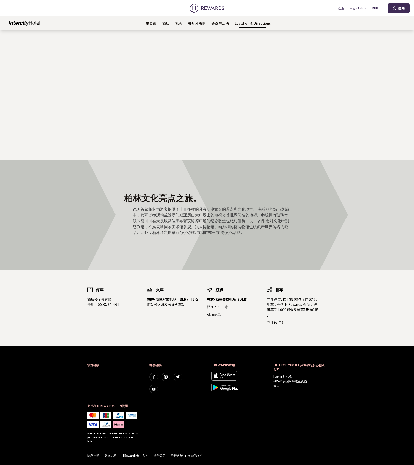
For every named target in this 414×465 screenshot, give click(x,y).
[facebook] (153, 377)
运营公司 (160, 456)
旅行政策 (177, 456)
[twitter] (178, 377)
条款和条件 (195, 456)
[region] (207, 95)
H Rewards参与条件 (135, 456)
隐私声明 (93, 456)
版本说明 (111, 456)
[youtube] (153, 389)
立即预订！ (275, 322)
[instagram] (166, 377)
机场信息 (214, 314)
